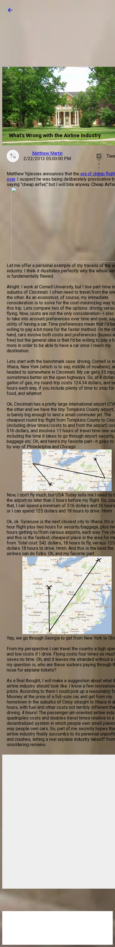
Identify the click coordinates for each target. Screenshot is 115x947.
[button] (10, 12)
